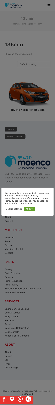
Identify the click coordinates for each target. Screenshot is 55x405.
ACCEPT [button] (29, 209)
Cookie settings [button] (14, 209)
